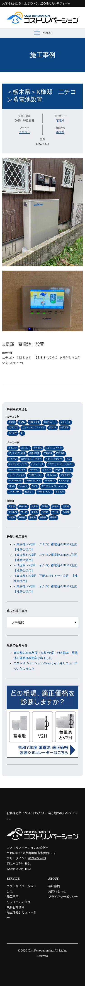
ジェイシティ (15, 491)
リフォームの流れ (18, 902)
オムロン (13, 448)
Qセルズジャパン (54, 448)
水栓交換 (13, 433)
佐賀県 (12, 517)
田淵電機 (60, 453)
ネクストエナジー (54, 459)
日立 (68, 459)
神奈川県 (23, 506)
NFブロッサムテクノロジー (60, 464)
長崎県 (32, 517)
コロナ (69, 470)
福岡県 (55, 506)
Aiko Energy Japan (17, 470)
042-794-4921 (22, 863)
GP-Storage (64, 481)
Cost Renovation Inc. (41, 950)
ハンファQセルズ (16, 475)
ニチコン (24, 132)
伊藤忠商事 (34, 453)
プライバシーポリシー (63, 896)
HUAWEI (34, 470)
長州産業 (38, 448)
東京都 (12, 506)
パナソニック (37, 464)
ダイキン (47, 470)
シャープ (13, 459)
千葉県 (66, 506)
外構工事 (65, 427)
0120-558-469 (37, 858)
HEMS (22, 422)
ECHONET (50, 481)
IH (22, 433)
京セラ (58, 470)
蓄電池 (60, 120)
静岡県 (53, 517)
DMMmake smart (33, 481)
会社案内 (54, 886)
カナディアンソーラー (31, 459)
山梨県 (35, 512)
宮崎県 (66, 512)
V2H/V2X (13, 427)
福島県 (43, 517)
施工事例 (42, 54)
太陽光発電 (34, 422)
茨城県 (45, 506)
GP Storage (51, 475)
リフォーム (65, 422)
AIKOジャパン (44, 491)
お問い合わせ (57, 891)
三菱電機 (48, 453)
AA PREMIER (15, 481)
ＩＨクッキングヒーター (33, 427)
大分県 (55, 512)
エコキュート (50, 422)
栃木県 (60, 132)
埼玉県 (24, 512)
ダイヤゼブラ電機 (17, 453)
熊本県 (35, 506)
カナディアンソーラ (18, 464)
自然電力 (60, 491)
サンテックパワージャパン (54, 486)
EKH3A (52, 427)
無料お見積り (15, 907)
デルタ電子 (66, 475)
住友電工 (29, 491)
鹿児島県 (13, 512)
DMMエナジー (35, 475)
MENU (47, 32)
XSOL (35, 486)
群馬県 (22, 517)
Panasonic (23, 486)
